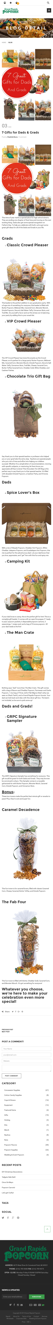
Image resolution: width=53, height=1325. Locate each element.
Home (4, 42)
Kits (26, 1125)
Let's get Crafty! (8, 1193)
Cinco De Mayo (7, 1182)
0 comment (22, 137)
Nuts (26, 1140)
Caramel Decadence (21, 809)
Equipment (26, 1105)
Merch (26, 1130)
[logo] (10, 11)
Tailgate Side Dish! (9, 1177)
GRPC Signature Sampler (22, 718)
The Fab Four (14, 902)
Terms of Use (26, 1316)
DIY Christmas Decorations (12, 1172)
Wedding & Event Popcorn (26, 1155)
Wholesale (10, 1318)
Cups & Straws (26, 1100)
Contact (36, 1316)
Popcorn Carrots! (8, 1187)
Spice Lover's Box (23, 492)
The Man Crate (20, 632)
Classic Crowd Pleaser (27, 245)
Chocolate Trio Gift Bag (28, 376)
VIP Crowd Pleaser (24, 321)
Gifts (26, 1115)
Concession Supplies (26, 1090)
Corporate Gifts (21, 1318)
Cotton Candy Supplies (26, 1095)
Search (8, 1316)
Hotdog (26, 1120)
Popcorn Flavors (26, 1145)
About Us (16, 1316)
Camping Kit (18, 561)
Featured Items (26, 1110)
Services (44, 1316)
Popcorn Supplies (26, 1150)
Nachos (26, 1135)
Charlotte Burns (12, 137)
